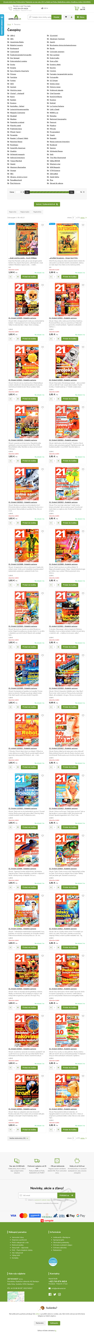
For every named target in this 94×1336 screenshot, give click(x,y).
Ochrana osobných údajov (62, 1245)
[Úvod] (16, 17)
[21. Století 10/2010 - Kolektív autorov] (26, 421)
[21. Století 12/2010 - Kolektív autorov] (67, 669)
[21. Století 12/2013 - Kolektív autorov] (67, 789)
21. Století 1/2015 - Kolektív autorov (63, 380)
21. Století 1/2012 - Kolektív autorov (22, 380)
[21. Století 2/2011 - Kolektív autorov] (26, 910)
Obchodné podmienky (61, 1242)
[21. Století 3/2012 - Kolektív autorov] (67, 970)
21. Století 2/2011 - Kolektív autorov (22, 929)
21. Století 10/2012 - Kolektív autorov (22, 502)
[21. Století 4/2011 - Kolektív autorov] (26, 1090)
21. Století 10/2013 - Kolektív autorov (63, 502)
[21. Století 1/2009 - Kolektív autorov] (26, 299)
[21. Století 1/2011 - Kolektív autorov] (67, 299)
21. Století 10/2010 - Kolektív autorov (22, 440)
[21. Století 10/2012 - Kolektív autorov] (26, 483)
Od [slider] (27, 192)
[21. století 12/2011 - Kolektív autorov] (26, 729)
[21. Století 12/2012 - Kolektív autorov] (67, 729)
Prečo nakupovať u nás (20, 1242)
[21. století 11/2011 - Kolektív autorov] (67, 607)
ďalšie (82, 218)
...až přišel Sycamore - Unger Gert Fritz (63, 258)
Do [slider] (71, 192)
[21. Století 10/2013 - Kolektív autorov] (67, 483)
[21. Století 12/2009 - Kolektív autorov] (26, 669)
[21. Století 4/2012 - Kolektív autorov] (67, 1090)
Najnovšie (12, 212)
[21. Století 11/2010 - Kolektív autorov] (26, 607)
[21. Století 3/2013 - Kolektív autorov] (26, 1030)
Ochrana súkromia (59, 1248)
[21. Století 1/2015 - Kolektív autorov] (67, 361)
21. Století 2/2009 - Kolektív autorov (22, 869)
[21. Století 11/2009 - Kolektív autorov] (67, 545)
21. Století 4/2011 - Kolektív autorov (22, 1109)
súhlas (37, 1314)
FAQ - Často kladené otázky (22, 1250)
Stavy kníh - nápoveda (20, 1248)
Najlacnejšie (25, 212)
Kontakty (15, 1258)
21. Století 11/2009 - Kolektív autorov (63, 564)
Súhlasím (54, 1323)
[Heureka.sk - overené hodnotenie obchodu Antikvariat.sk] (53, 1262)
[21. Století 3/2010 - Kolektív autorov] (26, 970)
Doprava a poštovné (19, 1240)
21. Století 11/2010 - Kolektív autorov (22, 626)
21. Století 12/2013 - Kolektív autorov (63, 808)
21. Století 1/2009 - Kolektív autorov (22, 318)
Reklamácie (57, 1250)
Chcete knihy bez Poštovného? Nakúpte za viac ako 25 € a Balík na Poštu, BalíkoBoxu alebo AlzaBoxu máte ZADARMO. (47, 2)
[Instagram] (60, 1295)
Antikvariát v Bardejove (61, 1237)
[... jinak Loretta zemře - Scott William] (26, 239)
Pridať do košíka (29, 277)
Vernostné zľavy (18, 1237)
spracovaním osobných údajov (42, 1200)
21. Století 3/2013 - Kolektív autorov (22, 1049)
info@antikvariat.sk (59, 1288)
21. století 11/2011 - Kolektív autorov (63, 626)
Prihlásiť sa (64, 1195)
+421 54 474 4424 (20, 8)
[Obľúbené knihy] (66, 17)
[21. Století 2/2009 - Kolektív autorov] (26, 850)
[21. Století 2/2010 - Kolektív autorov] (67, 850)
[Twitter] (55, 1295)
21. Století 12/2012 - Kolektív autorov (63, 748)
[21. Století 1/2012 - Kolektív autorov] (26, 361)
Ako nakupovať (17, 1253)
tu (55, 1331)
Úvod (9, 24)
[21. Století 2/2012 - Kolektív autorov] (67, 910)
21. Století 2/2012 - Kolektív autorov (63, 929)
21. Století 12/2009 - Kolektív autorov (22, 688)
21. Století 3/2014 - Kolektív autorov (63, 1049)
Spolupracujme (58, 1240)
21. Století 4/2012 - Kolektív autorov (63, 1109)
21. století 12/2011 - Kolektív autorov (22, 748)
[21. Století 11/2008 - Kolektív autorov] (26, 545)
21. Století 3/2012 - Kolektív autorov (63, 989)
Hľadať (56, 17)
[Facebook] (51, 1295)
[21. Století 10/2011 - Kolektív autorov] (67, 421)
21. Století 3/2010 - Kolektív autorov (22, 989)
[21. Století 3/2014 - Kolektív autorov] (67, 1030)
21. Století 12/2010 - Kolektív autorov (63, 688)
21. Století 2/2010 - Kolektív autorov (63, 869)
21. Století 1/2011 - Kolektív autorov (63, 318)
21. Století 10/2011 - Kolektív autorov (63, 440)
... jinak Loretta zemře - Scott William (22, 258)
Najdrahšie (37, 212)
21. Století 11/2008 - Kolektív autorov (22, 564)
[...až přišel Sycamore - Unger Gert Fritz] (67, 239)
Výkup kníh (16, 1255)
